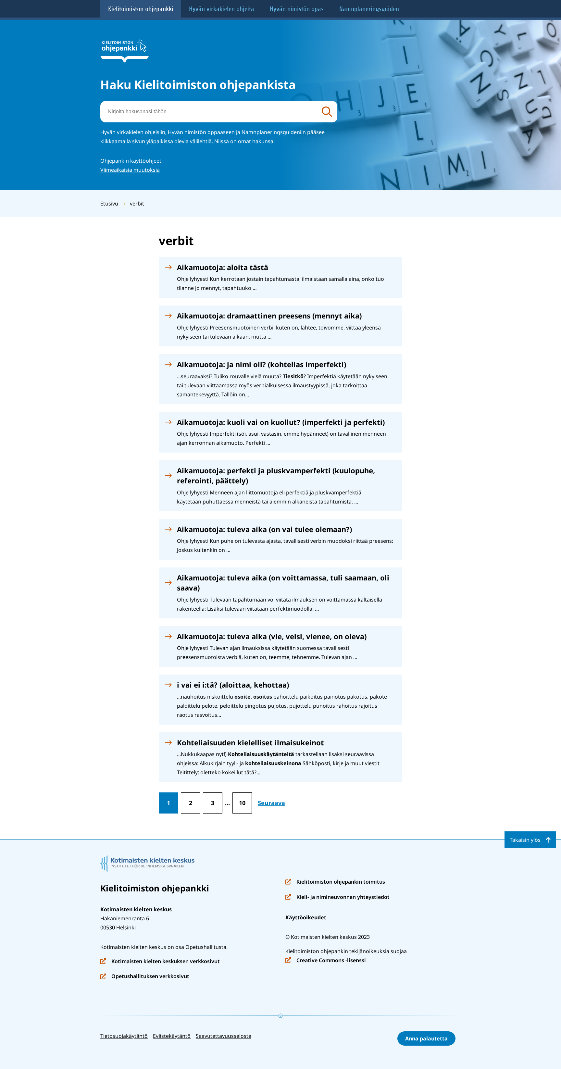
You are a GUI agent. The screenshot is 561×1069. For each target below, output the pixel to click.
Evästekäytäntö (172, 1035)
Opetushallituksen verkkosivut (144, 977)
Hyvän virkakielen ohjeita (221, 9)
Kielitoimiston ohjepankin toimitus (335, 882)
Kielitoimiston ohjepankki (140, 9)
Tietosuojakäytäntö (124, 1035)
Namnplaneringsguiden (369, 9)
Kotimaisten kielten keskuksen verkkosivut (160, 962)
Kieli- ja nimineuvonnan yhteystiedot (337, 897)
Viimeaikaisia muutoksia (130, 169)
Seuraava (271, 803)
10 (242, 803)
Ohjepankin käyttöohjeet (130, 160)
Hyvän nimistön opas (297, 9)
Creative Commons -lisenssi (325, 961)
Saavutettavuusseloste (223, 1035)
